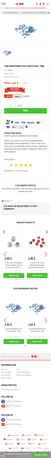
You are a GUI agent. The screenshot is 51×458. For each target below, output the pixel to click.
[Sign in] (40, 3)
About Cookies (6, 378)
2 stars (16, 165)
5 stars (30, 165)
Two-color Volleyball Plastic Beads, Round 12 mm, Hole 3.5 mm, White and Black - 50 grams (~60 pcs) (13, 265)
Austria (21, 439)
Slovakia (15, 448)
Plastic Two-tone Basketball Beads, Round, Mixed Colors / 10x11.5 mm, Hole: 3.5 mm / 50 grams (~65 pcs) (37, 265)
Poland (43, 444)
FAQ (17, 369)
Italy (33, 444)
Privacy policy (6, 372)
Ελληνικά (28, 435)
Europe (22, 444)
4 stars (25, 165)
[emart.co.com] (15, 4)
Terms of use (6, 375)
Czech (45, 439)
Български (15, 435)
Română (40, 435)
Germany (10, 439)
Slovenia (27, 448)
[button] (12, 279)
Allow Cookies (41, 455)
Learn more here (10, 456)
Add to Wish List (12, 77)
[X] (2, 454)
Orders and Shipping (23, 375)
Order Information (23, 372)
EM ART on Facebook (13, 401)
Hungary (11, 444)
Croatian (34, 439)
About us (4, 369)
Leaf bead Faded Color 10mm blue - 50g (14, 330)
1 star (11, 165)
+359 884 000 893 (38, 8)
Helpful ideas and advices (10, 389)
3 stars (21, 165)
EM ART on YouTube (13, 406)
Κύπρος (39, 448)
